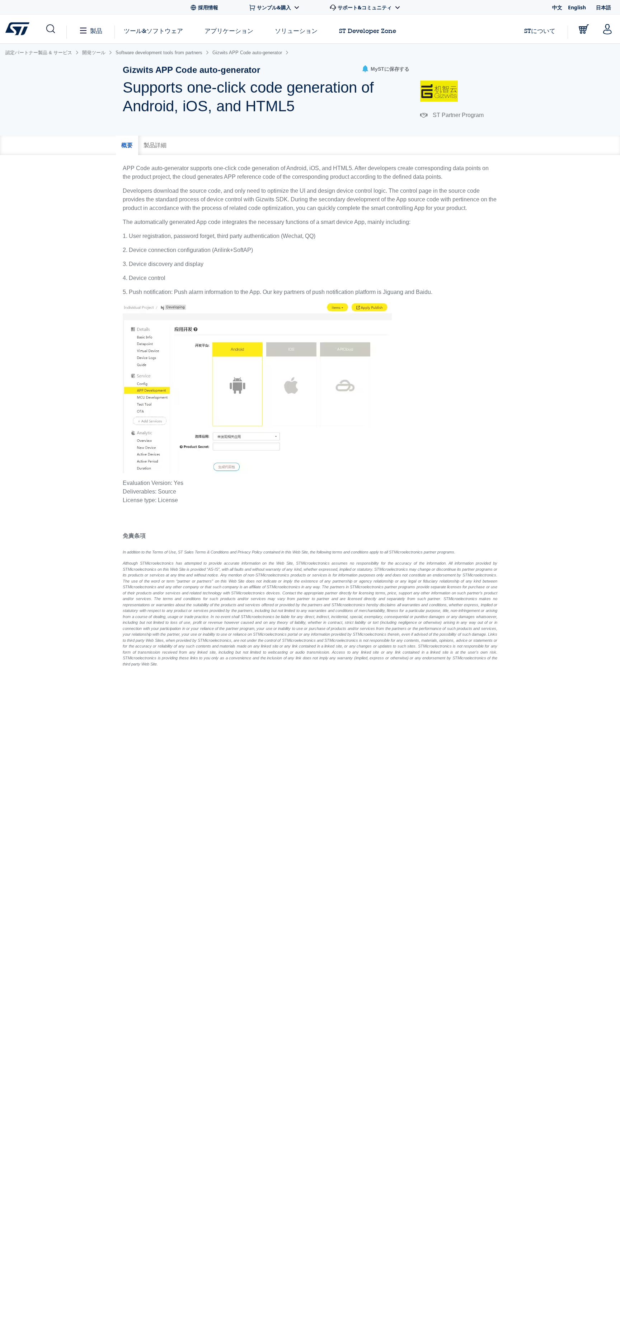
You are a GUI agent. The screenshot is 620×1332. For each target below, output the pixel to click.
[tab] (127, 145)
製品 (96, 30)
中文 (557, 7)
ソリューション (296, 30)
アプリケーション (229, 30)
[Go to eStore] (584, 29)
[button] (385, 69)
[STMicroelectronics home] (18, 28)
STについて (539, 30)
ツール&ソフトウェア (153, 30)
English (577, 7)
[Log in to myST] (607, 29)
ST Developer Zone (367, 31)
